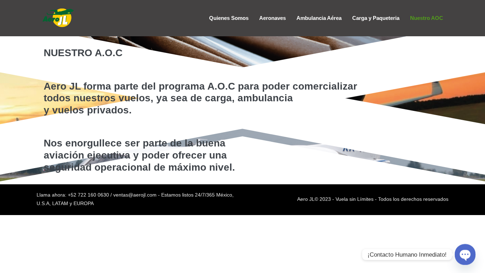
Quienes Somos (229, 18)
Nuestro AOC (426, 18)
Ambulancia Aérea (319, 18)
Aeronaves (272, 18)
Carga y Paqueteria (375, 18)
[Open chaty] (464, 254)
